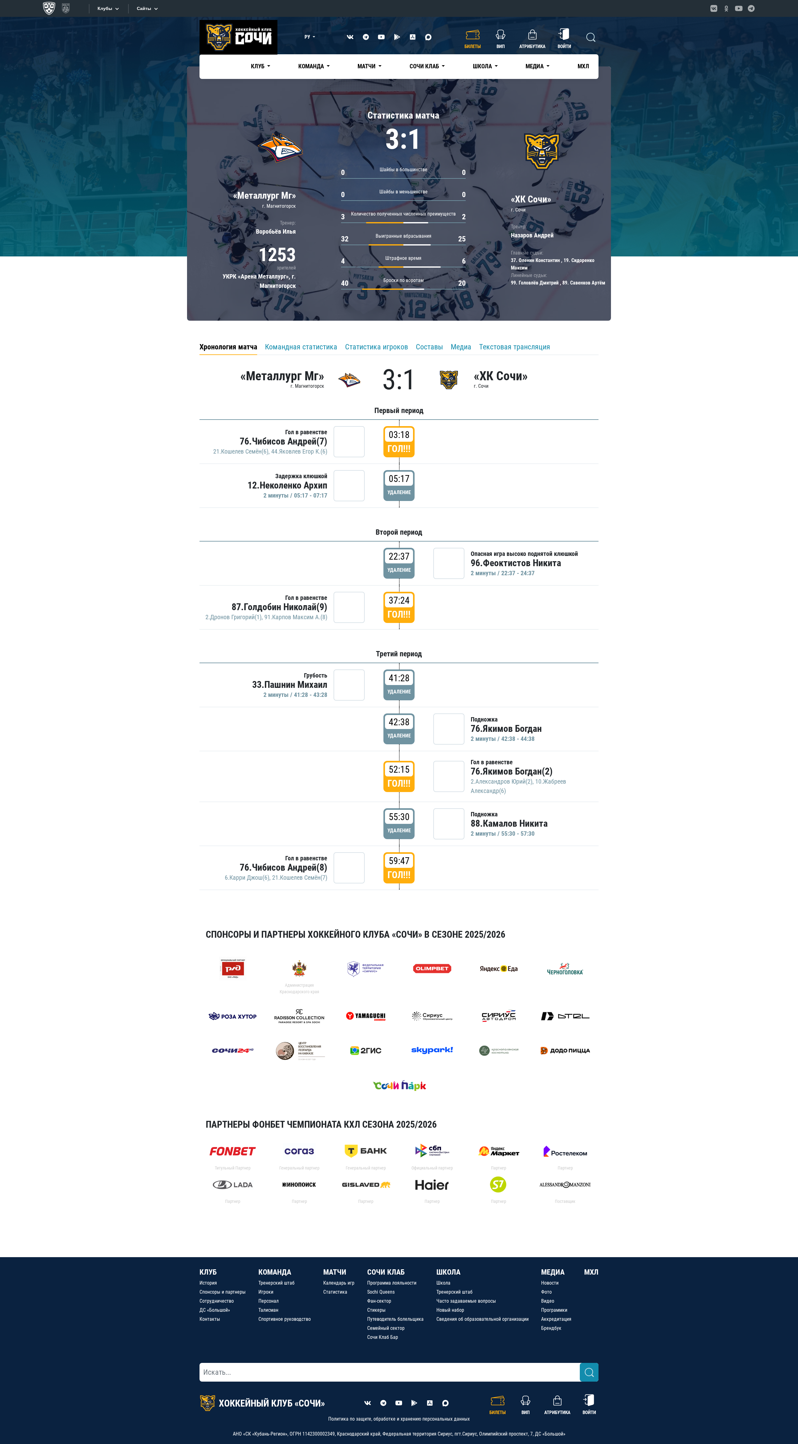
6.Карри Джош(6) (247, 877)
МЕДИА (553, 1272)
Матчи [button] (367, 66)
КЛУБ (208, 1272)
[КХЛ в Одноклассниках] (726, 8)
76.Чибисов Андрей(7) (283, 441)
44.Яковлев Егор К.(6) (299, 451)
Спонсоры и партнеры (223, 1292)
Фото (546, 1292)
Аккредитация (556, 1319)
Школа (443, 1283)
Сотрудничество (217, 1301)
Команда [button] (311, 66)
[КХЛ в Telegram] (751, 8)
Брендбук (551, 1328)
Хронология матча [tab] (228, 347)
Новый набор (450, 1310)
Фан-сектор (379, 1301)
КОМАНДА (274, 1272)
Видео (547, 1301)
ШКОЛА (448, 1272)
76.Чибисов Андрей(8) (283, 867)
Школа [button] (483, 66)
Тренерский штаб (276, 1283)
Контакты (210, 1319)
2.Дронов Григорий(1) (233, 617)
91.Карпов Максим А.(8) (295, 617)
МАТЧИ (334, 1272)
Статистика (335, 1292)
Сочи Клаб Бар (382, 1337)
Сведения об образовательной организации (482, 1319)
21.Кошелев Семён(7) (299, 877)
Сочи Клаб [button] (425, 66)
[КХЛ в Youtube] (739, 8)
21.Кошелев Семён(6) (240, 451)
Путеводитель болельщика (395, 1319)
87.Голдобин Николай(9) (279, 606)
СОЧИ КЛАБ (386, 1272)
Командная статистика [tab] (301, 347)
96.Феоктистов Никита (516, 562)
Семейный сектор (386, 1328)
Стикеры (376, 1310)
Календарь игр (338, 1283)
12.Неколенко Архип (287, 485)
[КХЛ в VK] (714, 8)
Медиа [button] (535, 66)
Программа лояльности (391, 1283)
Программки (554, 1310)
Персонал (268, 1301)
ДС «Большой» (215, 1310)
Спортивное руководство (284, 1319)
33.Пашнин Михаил (289, 684)
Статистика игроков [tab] (376, 347)
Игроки (265, 1292)
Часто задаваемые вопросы (466, 1301)
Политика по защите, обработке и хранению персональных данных (399, 1419)
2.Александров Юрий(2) (501, 781)
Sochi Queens (381, 1292)
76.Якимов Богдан (506, 728)
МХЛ (583, 66)
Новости (550, 1283)
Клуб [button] (258, 66)
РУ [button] (308, 37)
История (208, 1283)
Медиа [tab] (461, 347)
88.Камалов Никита (509, 823)
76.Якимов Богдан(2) (512, 771)
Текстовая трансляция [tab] (514, 347)
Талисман (268, 1310)
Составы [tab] (429, 347)
